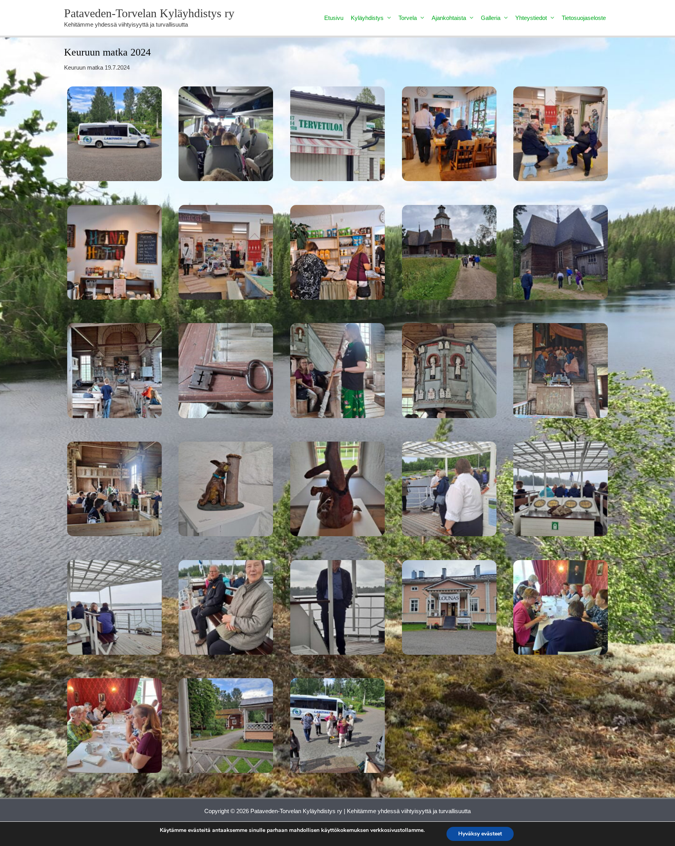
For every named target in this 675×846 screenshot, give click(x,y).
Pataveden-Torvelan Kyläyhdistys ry (149, 13)
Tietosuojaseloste (584, 17)
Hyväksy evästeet (480, 833)
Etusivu (333, 17)
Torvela (407, 17)
